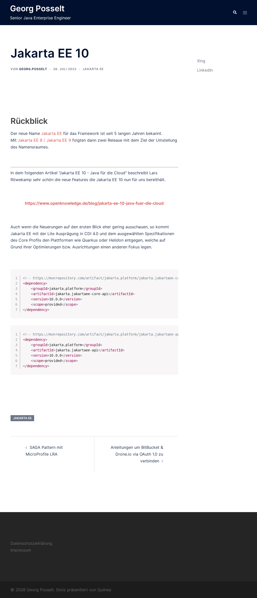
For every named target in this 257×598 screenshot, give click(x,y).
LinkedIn (205, 70)
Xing (201, 60)
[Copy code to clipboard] (172, 280)
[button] (235, 13)
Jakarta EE (93, 69)
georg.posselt (33, 69)
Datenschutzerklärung (31, 543)
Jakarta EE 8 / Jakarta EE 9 (44, 140)
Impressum (21, 550)
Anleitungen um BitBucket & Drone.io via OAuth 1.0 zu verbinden (137, 454)
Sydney (104, 589)
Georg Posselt (37, 8)
